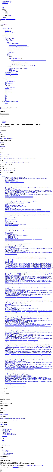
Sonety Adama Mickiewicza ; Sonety (11, 217)
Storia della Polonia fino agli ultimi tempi (11, 234)
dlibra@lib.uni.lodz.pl (4, 414)
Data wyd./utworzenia (8, 89)
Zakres (6, 95)
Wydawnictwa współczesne (9, 75)
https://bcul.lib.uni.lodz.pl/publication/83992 (7, 170)
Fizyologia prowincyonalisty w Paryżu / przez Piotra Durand (14, 242)
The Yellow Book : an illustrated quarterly (11, 179)
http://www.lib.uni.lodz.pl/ (4, 418)
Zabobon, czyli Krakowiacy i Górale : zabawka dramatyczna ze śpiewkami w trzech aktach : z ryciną (21, 308)
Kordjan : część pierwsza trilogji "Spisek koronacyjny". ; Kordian (15, 230)
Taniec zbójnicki (7, 286)
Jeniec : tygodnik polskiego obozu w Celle (11, 238)
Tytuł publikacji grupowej (11, 81)
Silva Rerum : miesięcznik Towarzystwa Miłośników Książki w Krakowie (17, 372)
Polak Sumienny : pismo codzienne (10, 219)
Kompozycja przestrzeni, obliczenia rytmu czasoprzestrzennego (15, 386)
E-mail (6, 11)
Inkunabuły (8, 53)
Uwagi (6, 98)
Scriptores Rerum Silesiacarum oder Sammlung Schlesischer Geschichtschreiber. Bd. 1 (19, 375)
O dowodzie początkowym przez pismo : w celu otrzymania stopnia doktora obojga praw (19, 323)
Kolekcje (4, 35)
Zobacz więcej (4, 436)
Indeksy (3, 77)
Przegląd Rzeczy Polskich (9, 222)
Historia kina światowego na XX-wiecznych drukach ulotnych (19, 46)
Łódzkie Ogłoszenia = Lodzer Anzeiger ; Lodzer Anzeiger (14, 203)
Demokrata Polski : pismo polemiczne (11, 183)
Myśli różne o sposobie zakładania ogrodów (12, 309)
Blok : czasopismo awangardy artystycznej (11, 181)
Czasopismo (2, 132)
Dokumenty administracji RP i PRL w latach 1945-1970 (18, 45)
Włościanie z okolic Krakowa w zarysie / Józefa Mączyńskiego (15, 246)
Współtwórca (7, 88)
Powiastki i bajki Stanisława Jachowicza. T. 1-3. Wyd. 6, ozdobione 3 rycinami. (18, 295)
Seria (5, 99)
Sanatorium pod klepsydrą (9, 229)
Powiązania (6, 94)
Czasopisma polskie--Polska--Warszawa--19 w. (28, 158)
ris (2, 115)
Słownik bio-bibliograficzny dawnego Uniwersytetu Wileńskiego (15, 361)
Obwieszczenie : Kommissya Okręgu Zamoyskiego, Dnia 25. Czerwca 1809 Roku (18, 202)
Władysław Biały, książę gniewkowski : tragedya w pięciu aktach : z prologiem (17, 342)
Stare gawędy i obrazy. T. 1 (9, 259)
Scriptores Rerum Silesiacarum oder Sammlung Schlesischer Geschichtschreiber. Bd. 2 (19, 376)
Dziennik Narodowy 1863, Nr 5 (12, 237)
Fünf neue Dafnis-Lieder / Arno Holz (11, 254)
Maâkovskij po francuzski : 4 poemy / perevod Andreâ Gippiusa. (15, 251)
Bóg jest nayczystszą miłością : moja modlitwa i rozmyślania (14, 182)
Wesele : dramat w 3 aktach (9, 232)
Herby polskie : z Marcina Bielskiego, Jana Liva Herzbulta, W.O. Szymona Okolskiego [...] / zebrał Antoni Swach (23, 239)
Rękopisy (9, 56)
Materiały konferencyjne (9, 72)
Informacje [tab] (4, 121)
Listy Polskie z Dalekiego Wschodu (10, 208)
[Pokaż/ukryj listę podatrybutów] (9, 85)
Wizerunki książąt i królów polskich (10, 307)
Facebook (6, 12)
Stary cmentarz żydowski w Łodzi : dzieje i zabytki (13, 339)
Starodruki (9, 66)
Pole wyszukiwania (3, 107)
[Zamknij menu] (0, 20)
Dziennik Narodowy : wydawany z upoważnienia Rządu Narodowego (16, 235)
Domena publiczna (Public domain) (6, 154)
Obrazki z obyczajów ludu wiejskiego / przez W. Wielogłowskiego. (16, 244)
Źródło (6, 92)
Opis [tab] (3, 120)
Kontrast (4, 9)
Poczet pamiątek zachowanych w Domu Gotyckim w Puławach (15, 296)
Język (5, 93)
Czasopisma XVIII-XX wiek (9, 38)
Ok (1, 469)
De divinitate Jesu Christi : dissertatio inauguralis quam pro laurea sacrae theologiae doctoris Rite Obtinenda (22, 337)
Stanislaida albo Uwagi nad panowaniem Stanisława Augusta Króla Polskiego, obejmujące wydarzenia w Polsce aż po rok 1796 (25, 258)
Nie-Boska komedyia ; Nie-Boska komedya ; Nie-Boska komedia (15, 206)
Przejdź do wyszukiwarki (6, 2)
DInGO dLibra (16, 465)
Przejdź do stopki (5, 4)
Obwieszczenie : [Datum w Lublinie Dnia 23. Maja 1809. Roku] (15, 193)
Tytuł (6, 79)
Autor (5, 82)
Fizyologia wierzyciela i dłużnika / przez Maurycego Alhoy (14, 240)
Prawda (6, 220)
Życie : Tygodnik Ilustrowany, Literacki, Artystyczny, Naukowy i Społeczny (17, 374)
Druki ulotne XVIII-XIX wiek (14, 48)
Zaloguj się (4, 17)
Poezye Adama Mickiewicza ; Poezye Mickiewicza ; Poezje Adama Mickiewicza (18, 215)
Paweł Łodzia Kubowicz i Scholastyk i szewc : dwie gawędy (15, 302)
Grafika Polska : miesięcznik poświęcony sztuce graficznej (14, 373)
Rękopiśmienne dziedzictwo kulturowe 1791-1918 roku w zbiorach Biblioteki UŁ (22, 65)
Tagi (5, 97)
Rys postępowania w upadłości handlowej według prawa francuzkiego (16, 322)
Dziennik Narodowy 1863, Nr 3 (12, 236)
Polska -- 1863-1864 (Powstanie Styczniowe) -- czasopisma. (10, 158)
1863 (1, 128)
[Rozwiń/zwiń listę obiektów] (11, 28)
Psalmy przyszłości (8, 207)
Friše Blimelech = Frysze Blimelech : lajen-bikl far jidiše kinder (15, 177)
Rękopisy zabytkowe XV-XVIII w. (15, 58)
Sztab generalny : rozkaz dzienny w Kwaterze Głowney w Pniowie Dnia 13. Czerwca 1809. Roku (21, 200)
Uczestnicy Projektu (8, 31)
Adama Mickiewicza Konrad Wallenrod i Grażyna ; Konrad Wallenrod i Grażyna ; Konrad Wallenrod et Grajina (23, 209)
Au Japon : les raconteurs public (10, 180)
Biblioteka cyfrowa (8, 30)
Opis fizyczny (7, 100)
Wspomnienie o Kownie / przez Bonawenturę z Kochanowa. (14, 245)
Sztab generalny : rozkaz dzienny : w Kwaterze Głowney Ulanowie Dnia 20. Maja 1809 (19, 196)
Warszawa (2, 142)
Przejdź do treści (5, 3)
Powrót (2, 25)
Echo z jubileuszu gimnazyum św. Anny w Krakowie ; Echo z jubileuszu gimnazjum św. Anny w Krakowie (22, 334)
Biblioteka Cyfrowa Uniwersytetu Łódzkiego (9, 162)
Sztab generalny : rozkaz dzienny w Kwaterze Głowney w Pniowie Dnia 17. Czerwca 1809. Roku (21, 201)
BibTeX (3, 116)
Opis (5, 84)
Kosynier (6, 204)
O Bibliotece (4, 28)
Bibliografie (6, 37)
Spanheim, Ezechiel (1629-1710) (16, 64)
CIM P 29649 (2, 146)
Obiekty (6, 103)
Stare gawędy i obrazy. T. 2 (9, 260)
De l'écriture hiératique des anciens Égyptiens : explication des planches (16, 303)
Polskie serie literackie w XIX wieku (11, 73)
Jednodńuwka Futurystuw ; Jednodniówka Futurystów (13, 185)
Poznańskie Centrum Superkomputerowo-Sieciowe (35, 465)
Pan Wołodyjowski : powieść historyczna (11, 225)
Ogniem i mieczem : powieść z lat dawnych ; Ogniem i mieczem (15, 224)
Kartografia (8, 54)
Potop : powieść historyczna (9, 226)
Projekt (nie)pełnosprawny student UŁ (11, 76)
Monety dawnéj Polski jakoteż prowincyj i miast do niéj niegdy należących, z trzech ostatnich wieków (21, 340)
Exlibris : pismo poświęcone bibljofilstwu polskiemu (13, 371)
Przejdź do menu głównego (6, 1)
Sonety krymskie (7, 216)
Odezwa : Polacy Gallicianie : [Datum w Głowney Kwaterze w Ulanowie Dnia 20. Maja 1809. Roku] (21, 192)
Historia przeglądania (7, 101)
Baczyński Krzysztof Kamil (15, 63)
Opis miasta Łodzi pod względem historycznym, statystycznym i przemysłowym (18, 305)
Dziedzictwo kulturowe (9, 40)
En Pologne (6, 285)
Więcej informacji (16, 467)
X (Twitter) (6, 13)
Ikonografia (9, 50)
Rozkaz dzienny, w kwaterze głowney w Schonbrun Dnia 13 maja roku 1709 (17, 186)
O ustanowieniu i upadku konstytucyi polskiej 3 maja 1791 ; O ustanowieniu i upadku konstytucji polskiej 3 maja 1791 (24, 210)
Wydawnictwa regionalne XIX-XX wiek (11, 74)
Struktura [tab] (3, 122)
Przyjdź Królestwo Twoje (9, 223)
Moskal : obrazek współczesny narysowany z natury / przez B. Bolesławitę (17, 250)
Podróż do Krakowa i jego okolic (10, 247)
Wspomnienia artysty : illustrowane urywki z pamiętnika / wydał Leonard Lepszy (18, 243)
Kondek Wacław (11, 52)
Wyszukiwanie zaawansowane (5, 108)
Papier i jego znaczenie (8, 304)
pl (2, 7)
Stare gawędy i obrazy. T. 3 (9, 261)
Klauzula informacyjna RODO (10, 33)
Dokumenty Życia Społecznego (12, 43)
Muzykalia (8, 55)
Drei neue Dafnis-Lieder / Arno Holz (11, 255)
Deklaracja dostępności (8, 34)
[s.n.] (1, 138)
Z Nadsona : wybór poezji (9, 233)
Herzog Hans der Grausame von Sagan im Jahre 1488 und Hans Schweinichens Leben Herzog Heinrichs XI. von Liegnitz (25, 359)
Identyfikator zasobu (8, 91)
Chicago (1, 396)
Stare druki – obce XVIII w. (13, 71)
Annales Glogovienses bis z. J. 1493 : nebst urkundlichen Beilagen (15, 383)
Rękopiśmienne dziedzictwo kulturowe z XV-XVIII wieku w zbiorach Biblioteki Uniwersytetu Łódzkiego (28, 60)
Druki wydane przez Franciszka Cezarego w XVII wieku (18, 68)
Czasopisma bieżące (8, 39)
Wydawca (7, 85)
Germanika (10, 69)
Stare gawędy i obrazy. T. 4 (9, 262)
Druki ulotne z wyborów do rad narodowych (16, 49)
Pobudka (6, 218)
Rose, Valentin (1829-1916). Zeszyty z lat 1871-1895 (19, 62)
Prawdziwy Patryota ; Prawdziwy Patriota (11, 221)
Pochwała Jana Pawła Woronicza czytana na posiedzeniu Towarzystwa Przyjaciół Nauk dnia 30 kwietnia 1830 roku (23, 297)
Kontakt (3, 452)
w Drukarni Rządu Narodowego (8, 138)
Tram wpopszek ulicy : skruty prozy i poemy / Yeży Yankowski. (15, 289)
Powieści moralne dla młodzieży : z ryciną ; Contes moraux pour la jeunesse (17, 257)
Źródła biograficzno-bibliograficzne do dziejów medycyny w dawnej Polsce (17, 360)
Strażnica (6, 231)
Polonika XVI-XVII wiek (13, 70)
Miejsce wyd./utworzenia (11, 87)
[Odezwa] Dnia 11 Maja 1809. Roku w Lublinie (12, 189)
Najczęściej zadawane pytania (9, 32)
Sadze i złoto (7, 306)
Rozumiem (21, 467)
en (3, 7)
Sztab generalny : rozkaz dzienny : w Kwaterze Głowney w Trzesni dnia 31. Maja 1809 (19, 197)
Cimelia (8, 42)
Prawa (6, 96)
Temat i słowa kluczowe (8, 83)
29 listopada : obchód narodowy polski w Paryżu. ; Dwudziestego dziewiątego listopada (19, 317)
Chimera (6, 385)
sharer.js (10, 15)
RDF (1, 174)
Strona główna (3, 424)
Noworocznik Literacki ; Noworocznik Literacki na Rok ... (14, 205)
